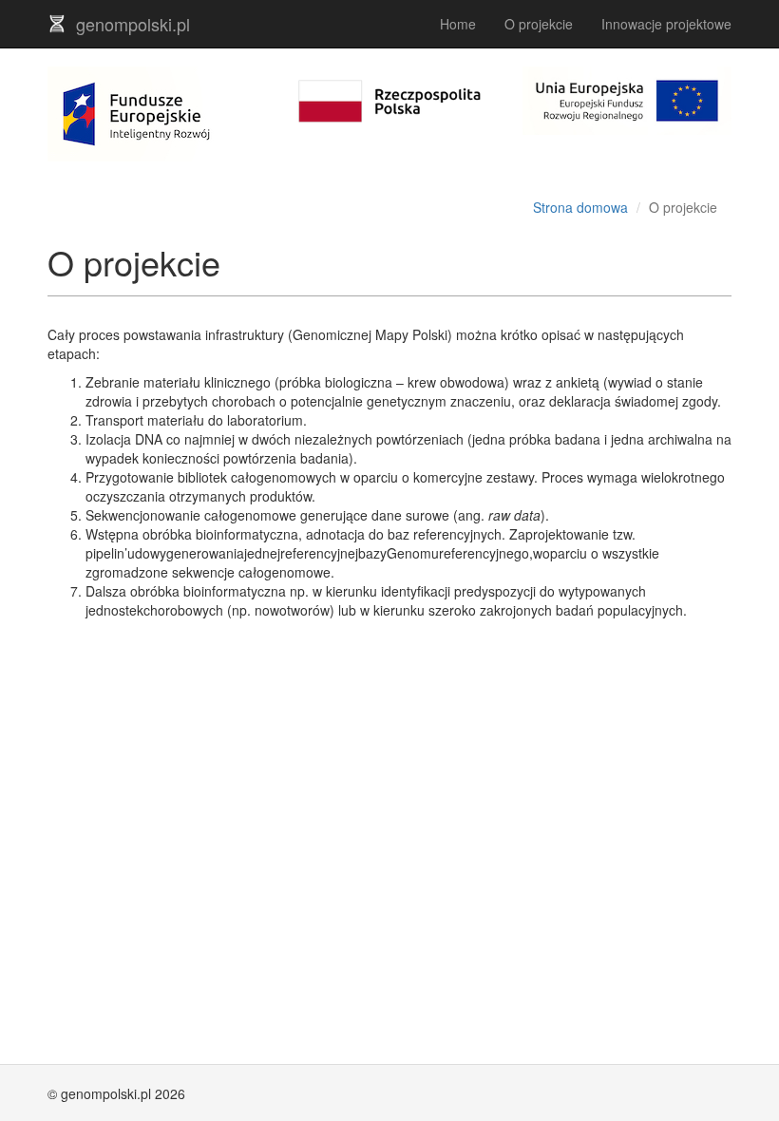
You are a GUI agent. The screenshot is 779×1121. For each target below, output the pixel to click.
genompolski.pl (133, 23)
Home (458, 23)
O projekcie (538, 23)
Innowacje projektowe (666, 23)
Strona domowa (580, 207)
